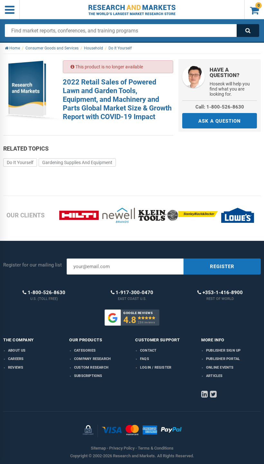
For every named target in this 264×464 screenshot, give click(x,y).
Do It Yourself (20, 162)
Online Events (220, 367)
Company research (92, 359)
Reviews (15, 367)
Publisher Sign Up (223, 350)
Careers (16, 359)
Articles (214, 376)
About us (17, 350)
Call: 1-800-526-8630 (219, 107)
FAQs (144, 359)
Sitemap (98, 448)
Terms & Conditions (156, 448)
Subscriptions (88, 376)
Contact (148, 350)
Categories (85, 350)
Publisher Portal (223, 359)
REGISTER (222, 266)
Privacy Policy (122, 448)
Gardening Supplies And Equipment (77, 162)
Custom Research (91, 367)
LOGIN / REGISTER (155, 367)
